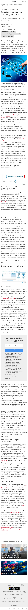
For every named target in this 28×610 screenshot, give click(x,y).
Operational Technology (9, 298)
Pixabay (11, 89)
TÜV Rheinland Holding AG (8, 29)
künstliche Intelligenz (6, 202)
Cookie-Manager (6, 591)
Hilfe (14, 591)
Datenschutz (16, 592)
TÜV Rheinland (13, 512)
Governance (4, 460)
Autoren (21, 594)
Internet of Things (9, 4)
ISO (25, 505)
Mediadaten (10, 592)
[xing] (10, 608)
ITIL (23, 505)
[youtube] (19, 585)
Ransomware (6, 140)
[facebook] (1, 608)
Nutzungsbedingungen (10, 362)
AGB (12, 591)
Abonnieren (14, 350)
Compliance (4, 529)
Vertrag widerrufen (20, 591)
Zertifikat (8, 115)
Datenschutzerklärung (10, 365)
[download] (22, 608)
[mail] (18, 608)
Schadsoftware (23, 139)
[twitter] (6, 608)
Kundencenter (4, 592)
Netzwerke (3, 4)
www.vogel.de (17, 602)
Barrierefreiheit (22, 592)
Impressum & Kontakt (9, 594)
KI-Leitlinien (17, 594)
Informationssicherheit (7, 527)
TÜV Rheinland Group (7, 26)
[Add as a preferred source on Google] (14, 588)
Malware (3, 117)
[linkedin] (14, 608)
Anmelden (24, 1)
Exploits (14, 114)
